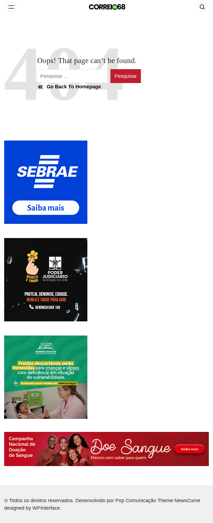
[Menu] (11, 7)
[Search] (202, 7)
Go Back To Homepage (74, 86)
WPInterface (46, 508)
